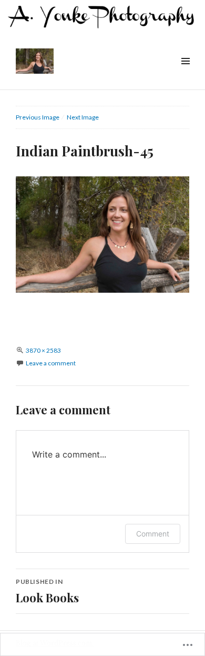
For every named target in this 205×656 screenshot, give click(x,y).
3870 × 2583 (43, 350)
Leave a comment (51, 363)
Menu (185, 73)
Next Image (83, 117)
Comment (152, 533)
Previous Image (37, 117)
